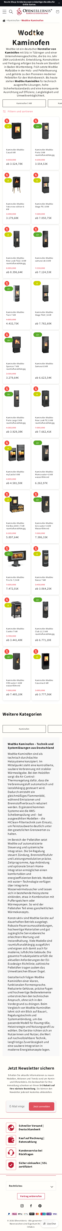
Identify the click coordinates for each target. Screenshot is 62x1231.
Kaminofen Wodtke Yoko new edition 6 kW (15, 206)
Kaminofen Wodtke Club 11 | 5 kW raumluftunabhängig (45, 631)
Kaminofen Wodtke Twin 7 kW (15, 313)
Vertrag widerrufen (31, 1196)
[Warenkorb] (57, 12)
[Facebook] (31, 1206)
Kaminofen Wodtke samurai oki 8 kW (44, 259)
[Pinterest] (40, 1206)
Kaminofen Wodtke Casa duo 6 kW (44, 681)
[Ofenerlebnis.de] (34, 12)
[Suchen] (11, 12)
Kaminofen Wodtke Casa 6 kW (15, 151)
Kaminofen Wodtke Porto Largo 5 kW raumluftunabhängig (16, 420)
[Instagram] (22, 1206)
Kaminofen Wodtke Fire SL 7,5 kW (15, 578)
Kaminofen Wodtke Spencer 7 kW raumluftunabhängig (16, 366)
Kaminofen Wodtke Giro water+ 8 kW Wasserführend (44, 526)
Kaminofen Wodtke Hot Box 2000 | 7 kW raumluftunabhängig (16, 526)
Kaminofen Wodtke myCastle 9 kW (15, 473)
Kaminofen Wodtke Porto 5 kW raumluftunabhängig (45, 152)
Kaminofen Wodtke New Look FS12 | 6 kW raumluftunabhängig (16, 261)
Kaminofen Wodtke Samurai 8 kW (44, 365)
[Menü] (4, 12)
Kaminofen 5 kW (24, 103)
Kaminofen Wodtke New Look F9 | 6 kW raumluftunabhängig (45, 420)
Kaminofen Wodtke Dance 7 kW (44, 578)
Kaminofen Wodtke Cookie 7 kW (15, 630)
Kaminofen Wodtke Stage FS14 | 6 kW (44, 313)
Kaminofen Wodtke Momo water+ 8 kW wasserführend (44, 474)
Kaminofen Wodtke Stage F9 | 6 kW (44, 205)
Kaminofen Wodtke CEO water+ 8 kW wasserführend (15, 683)
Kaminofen (14, 20)
